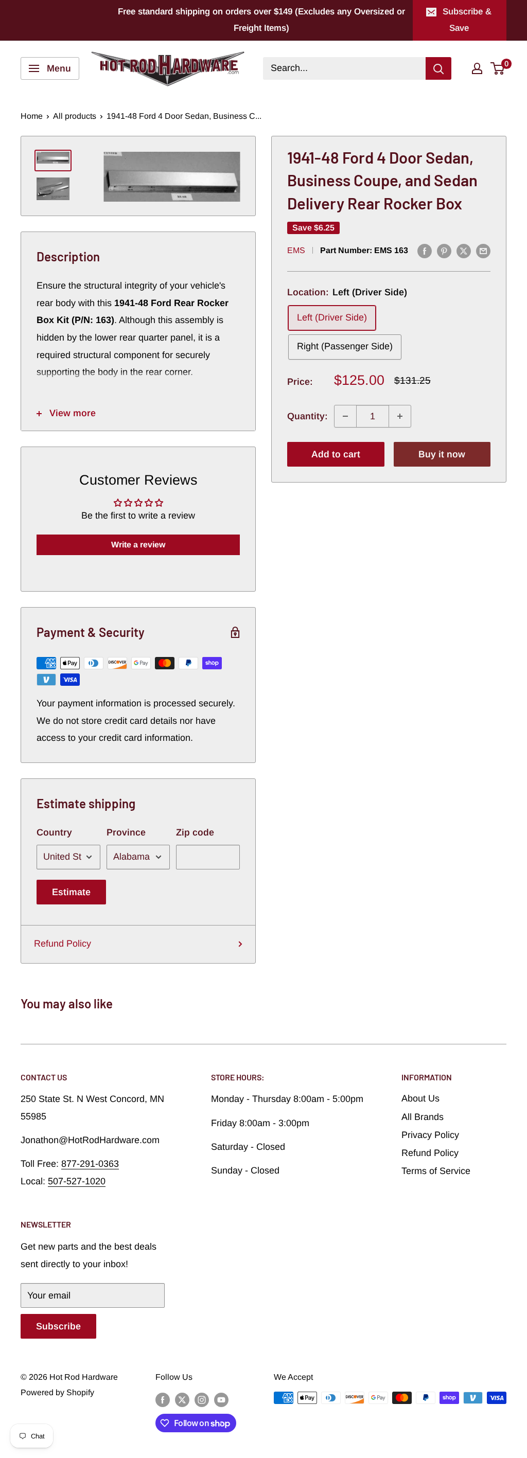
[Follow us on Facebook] (162, 1399)
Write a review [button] (138, 544)
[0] (497, 68)
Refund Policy (62, 943)
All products (74, 116)
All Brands (422, 1117)
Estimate (71, 892)
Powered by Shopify (57, 1392)
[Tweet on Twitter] (463, 251)
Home (32, 116)
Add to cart (335, 454)
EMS (296, 250)
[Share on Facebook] (424, 251)
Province (126, 832)
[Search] (438, 68)
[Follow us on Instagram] (202, 1399)
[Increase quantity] (400, 416)
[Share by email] (483, 251)
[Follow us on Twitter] (182, 1399)
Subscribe (58, 1326)
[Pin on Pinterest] (444, 251)
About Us (420, 1098)
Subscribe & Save (467, 20)
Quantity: (307, 416)
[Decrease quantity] (345, 416)
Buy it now (441, 454)
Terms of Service (435, 1171)
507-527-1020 (77, 1181)
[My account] (477, 68)
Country (54, 832)
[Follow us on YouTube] (221, 1399)
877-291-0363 (90, 1164)
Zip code (195, 832)
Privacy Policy (430, 1135)
